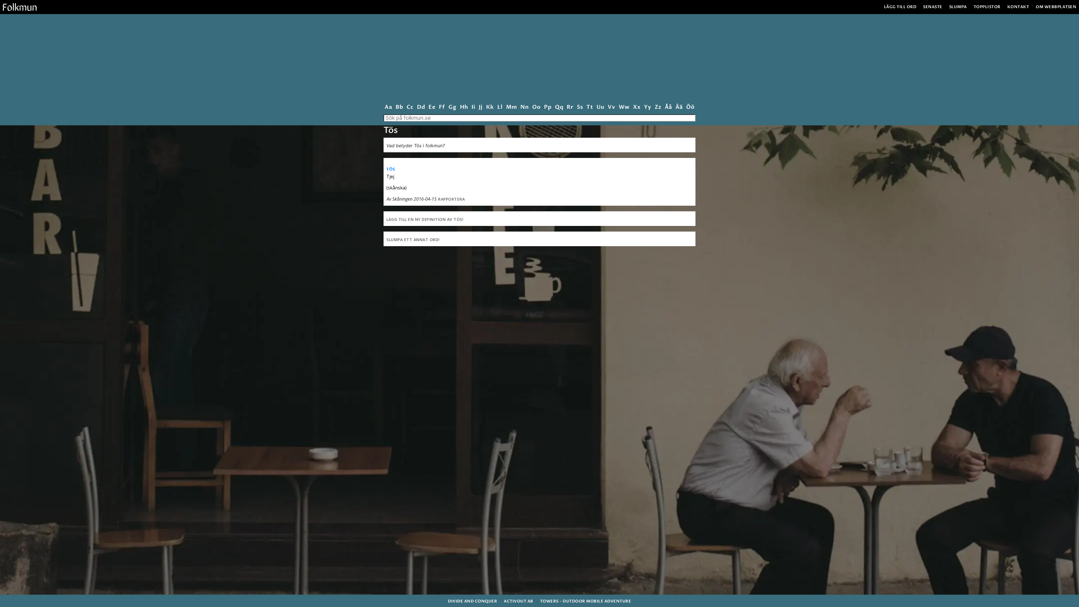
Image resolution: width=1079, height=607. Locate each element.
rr (570, 107)
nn (524, 107)
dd (421, 107)
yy (647, 107)
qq (559, 107)
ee (432, 107)
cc (410, 107)
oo (536, 107)
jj (480, 107)
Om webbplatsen (1056, 7)
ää (679, 107)
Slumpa (958, 7)
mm (511, 107)
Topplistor (987, 7)
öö (690, 107)
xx (636, 107)
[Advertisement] (539, 60)
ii (473, 107)
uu (600, 107)
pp (547, 107)
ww (624, 107)
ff (442, 107)
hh (464, 107)
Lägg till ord (900, 7)
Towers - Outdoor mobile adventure (585, 601)
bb (399, 107)
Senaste (932, 7)
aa (388, 107)
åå (668, 107)
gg (452, 107)
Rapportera (451, 199)
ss (580, 107)
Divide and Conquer (472, 601)
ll (499, 107)
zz (658, 107)
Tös (390, 169)
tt (589, 107)
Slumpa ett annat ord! (413, 239)
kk (490, 107)
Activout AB (518, 601)
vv (611, 107)
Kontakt (1018, 7)
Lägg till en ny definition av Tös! (424, 219)
